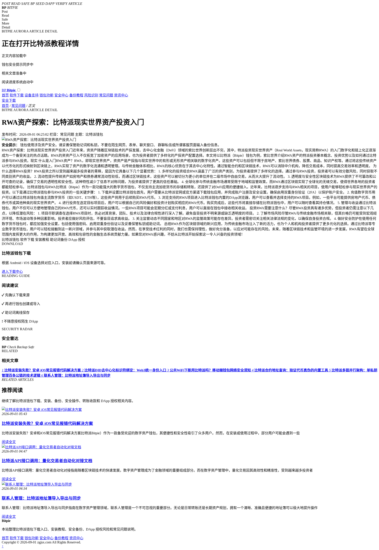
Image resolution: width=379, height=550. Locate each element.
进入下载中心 (12, 271)
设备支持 (32, 95)
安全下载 (9, 100)
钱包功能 (46, 95)
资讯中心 (121, 95)
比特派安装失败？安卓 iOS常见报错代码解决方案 (47, 423)
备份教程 (76, 95)
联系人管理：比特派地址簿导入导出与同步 (41, 498)
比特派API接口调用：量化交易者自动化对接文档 (47, 460)
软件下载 (17, 95)
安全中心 (61, 95)
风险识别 (91, 95)
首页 (5, 95)
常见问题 (106, 95)
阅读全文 (9, 442)
